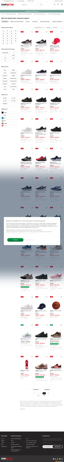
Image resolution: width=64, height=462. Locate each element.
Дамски (2, 440)
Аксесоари (34, 21)
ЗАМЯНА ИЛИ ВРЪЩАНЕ (16, 438)
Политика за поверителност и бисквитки (32, 447)
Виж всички (5, 21)
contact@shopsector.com (8, 0)
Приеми (15, 239)
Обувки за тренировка (57, 21)
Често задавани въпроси (31, 442)
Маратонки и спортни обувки (16, 21)
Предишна (36, 389)
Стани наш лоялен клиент (31, 440)
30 (44, 395)
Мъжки (2, 438)
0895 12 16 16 (31, 0)
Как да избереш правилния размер (16, 447)
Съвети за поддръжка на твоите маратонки (16, 450)
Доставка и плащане (15, 444)
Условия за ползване (30, 444)
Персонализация (29, 239)
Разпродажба (4, 446)
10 (38, 395)
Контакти (13, 442)
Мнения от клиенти (58, 0)
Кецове (27, 21)
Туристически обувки (44, 21)
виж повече (22, 408)
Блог (27, 438)
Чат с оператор (21, 0)
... (37, 393)
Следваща (46, 389)
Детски (2, 442)
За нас (12, 440)
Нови (2, 444)
